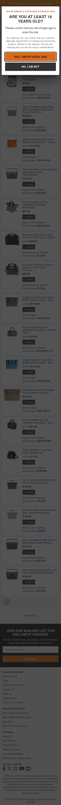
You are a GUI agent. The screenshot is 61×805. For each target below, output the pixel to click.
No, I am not (30, 66)
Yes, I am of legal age (30, 57)
